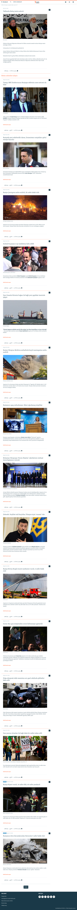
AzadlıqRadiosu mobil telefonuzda (8, 898)
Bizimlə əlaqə (4, 903)
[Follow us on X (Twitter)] (45, 897)
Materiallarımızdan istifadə (7, 900)
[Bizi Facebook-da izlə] (73, 2)
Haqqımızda (3, 896)
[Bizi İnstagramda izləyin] (69, 2)
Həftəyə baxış (4, 905)
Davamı (26, 887)
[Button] (6, 71)
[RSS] (51, 897)
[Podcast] (54, 897)
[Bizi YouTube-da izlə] (66, 2)
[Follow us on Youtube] (48, 897)
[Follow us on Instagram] (42, 897)
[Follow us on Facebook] (39, 897)
